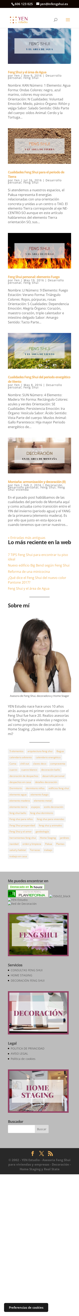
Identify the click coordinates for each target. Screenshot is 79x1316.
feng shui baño (18, 813)
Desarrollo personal (23, 487)
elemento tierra (18, 807)
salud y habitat (18, 850)
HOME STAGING (21, 975)
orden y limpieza (31, 844)
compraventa (57, 763)
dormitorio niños (35, 788)
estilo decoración (53, 807)
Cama (13, 763)
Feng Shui (31, 78)
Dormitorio (16, 788)
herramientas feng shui (23, 838)
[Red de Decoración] (22, 904)
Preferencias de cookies (26, 1307)
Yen (17, 75)
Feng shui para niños (21, 819)
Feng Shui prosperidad (22, 825)
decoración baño (50, 769)
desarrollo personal (53, 776)
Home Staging (48, 838)
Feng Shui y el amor (21, 831)
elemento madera (20, 800)
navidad (14, 844)
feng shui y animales (50, 825)
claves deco (39, 763)
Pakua (48, 844)
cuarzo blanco (29, 769)
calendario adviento (21, 757)
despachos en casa (20, 782)
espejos (35, 807)
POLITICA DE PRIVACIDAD (27, 1048)
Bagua (60, 751)
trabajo (48, 850)
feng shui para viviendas (50, 819)
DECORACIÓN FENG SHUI (28, 980)
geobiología (42, 831)
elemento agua (18, 794)
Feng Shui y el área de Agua (27, 72)
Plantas (60, 844)
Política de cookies (23, 1059)
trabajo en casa (18, 856)
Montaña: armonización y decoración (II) (36, 482)
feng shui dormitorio (41, 813)
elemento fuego (39, 794)
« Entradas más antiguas (26, 537)
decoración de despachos (24, 776)
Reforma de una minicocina (29, 571)
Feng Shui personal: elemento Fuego (34, 277)
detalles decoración (46, 782)
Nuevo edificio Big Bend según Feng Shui (38, 565)
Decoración (53, 485)
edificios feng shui (59, 788)
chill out (24, 763)
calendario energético (48, 757)
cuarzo (13, 769)
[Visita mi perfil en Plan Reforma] (28, 896)
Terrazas (35, 850)
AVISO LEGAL (19, 1053)
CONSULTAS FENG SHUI (27, 970)
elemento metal (43, 800)
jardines (64, 838)
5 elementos (16, 751)
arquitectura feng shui (40, 751)
